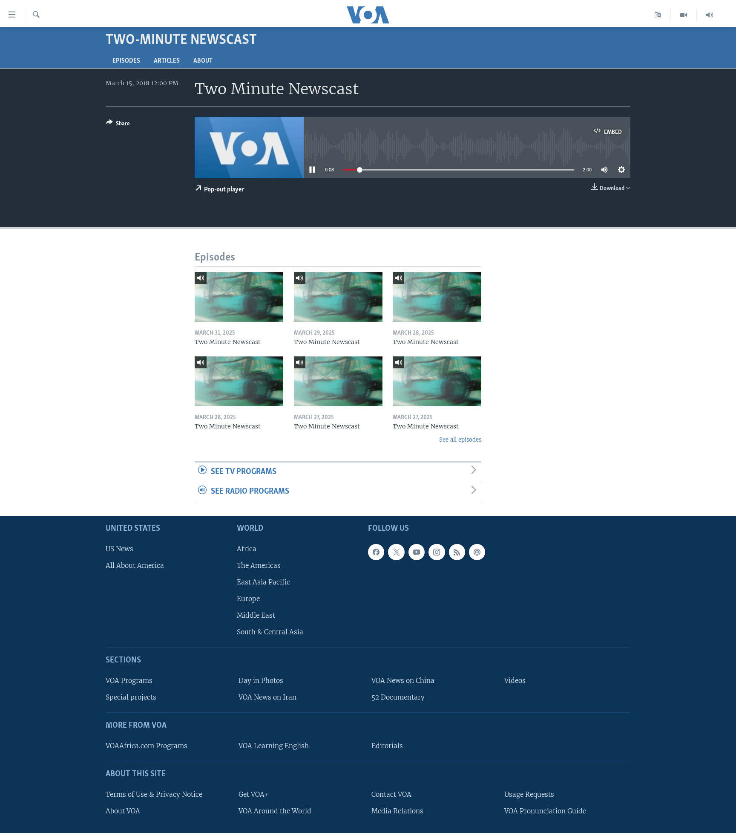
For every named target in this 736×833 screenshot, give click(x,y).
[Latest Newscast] (709, 15)
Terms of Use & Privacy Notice (154, 794)
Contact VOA (391, 794)
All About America (135, 565)
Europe (248, 599)
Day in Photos (261, 681)
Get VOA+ (254, 794)
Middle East (256, 615)
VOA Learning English (274, 746)
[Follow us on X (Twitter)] (396, 552)
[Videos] (684, 15)
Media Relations (397, 811)
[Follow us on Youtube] (416, 552)
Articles (167, 61)
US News (119, 549)
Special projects (131, 697)
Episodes (126, 61)
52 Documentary (398, 697)
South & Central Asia (270, 632)
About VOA (123, 811)
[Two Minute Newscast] (239, 297)
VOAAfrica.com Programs (146, 746)
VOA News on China (402, 681)
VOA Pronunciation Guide (545, 811)
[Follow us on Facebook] (376, 552)
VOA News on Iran (267, 697)
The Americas (259, 565)
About (203, 61)
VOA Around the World (275, 811)
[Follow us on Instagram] (436, 552)
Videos (515, 681)
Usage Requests (529, 794)
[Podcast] (477, 552)
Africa (246, 549)
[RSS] (457, 552)
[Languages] (658, 15)
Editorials (387, 746)
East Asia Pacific (263, 582)
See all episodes (460, 439)
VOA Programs (129, 681)
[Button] (118, 125)
